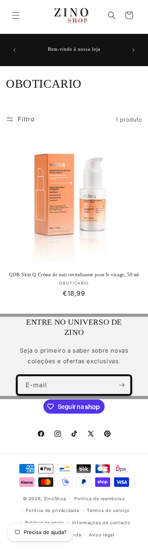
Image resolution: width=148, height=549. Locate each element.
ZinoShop (55, 498)
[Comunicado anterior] (14, 50)
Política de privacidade (52, 510)
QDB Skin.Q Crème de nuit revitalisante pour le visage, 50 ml (74, 274)
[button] (15, 15)
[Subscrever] (121, 385)
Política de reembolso (99, 498)
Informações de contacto (101, 522)
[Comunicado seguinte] (133, 50)
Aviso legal (101, 535)
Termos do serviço (108, 510)
